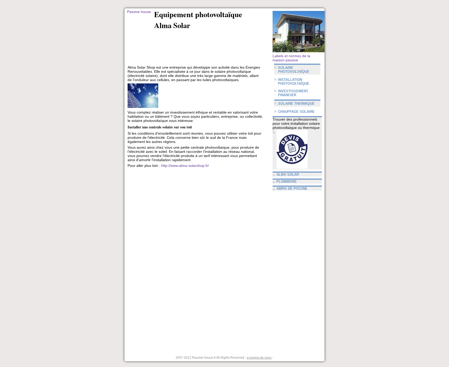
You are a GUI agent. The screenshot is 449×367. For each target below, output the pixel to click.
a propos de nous (259, 357)
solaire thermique (296, 104)
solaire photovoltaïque (293, 70)
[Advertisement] (215, 40)
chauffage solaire (296, 112)
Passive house (139, 12)
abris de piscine (291, 189)
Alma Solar (287, 174)
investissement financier (293, 93)
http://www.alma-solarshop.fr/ (185, 165)
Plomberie (286, 182)
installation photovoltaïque (293, 82)
